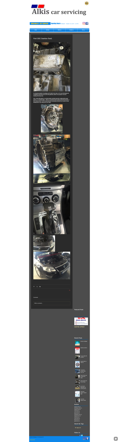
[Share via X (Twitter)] (37, 286)
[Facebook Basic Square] (80, 435)
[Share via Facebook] (34, 286)
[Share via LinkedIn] (40, 286)
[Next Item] (86, 321)
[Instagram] (83, 23)
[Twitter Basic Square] (82, 435)
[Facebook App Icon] (87, 23)
